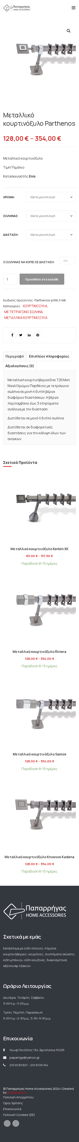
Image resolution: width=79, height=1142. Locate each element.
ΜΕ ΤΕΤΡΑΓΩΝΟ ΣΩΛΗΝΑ (23, 312)
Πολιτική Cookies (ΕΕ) (19, 1115)
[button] (68, 31)
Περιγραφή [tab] (14, 356)
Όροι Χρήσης (13, 1103)
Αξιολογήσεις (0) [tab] (19, 366)
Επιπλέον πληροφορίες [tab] (49, 356)
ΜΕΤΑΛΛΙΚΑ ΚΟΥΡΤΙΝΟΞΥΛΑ (25, 317)
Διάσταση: (11, 235)
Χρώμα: (9, 197)
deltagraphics (17, 1092)
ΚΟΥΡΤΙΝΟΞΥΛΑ (35, 306)
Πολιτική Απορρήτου (18, 1097)
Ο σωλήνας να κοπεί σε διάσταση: (29, 262)
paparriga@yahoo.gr (24, 1057)
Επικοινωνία (12, 1109)
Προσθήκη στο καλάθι (42, 279)
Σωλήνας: (11, 216)
